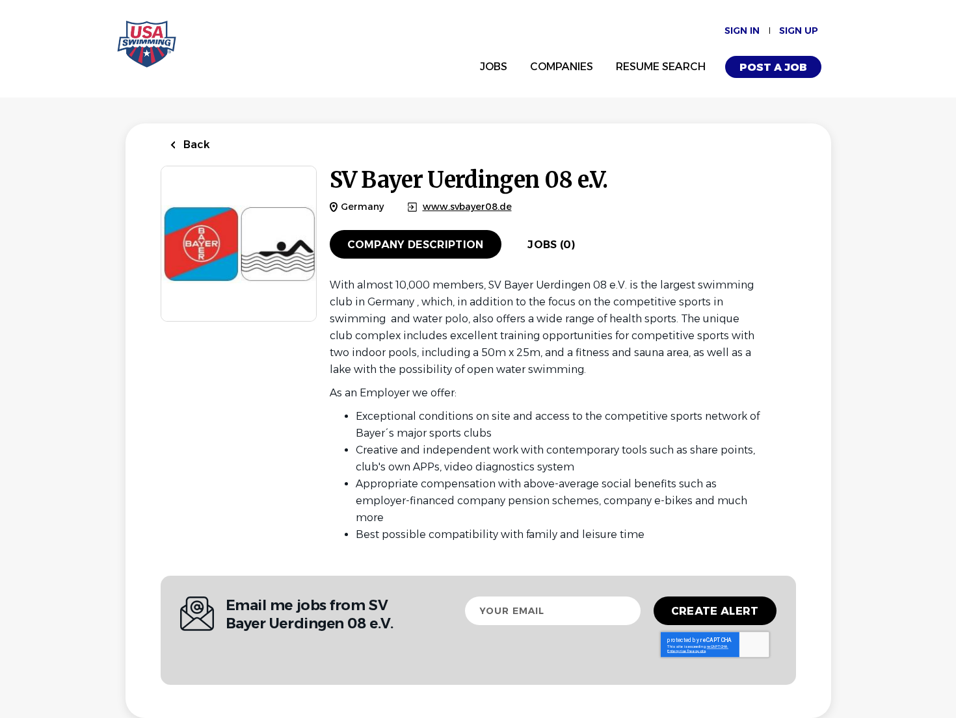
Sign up (798, 30)
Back (195, 144)
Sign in (742, 30)
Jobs (493, 66)
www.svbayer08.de (467, 206)
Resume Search (661, 66)
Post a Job (773, 67)
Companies (561, 66)
